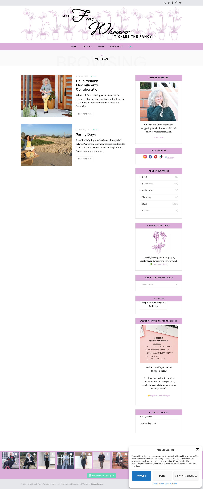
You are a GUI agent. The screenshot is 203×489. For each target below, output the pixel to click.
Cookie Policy (158, 484)
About (101, 46)
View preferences (186, 475)
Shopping (146, 197)
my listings (158, 302)
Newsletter (116, 46)
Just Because (148, 183)
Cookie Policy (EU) (148, 423)
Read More (159, 138)
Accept (141, 475)
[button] (197, 449)
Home (73, 46)
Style (93, 77)
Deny (162, 475)
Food (144, 177)
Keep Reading (84, 114)
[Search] (129, 46)
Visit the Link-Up (160, 264)
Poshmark (153, 306)
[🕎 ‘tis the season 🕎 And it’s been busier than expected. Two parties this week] (46, 460)
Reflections (147, 190)
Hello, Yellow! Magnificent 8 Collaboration (88, 85)
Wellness (146, 210)
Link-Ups (87, 46)
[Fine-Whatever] (101, 24)
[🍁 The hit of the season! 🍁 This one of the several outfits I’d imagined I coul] (83, 460)
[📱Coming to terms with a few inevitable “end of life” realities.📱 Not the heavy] (120, 460)
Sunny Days (86, 134)
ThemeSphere (97, 484)
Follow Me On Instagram (103, 475)
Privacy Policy (171, 484)
